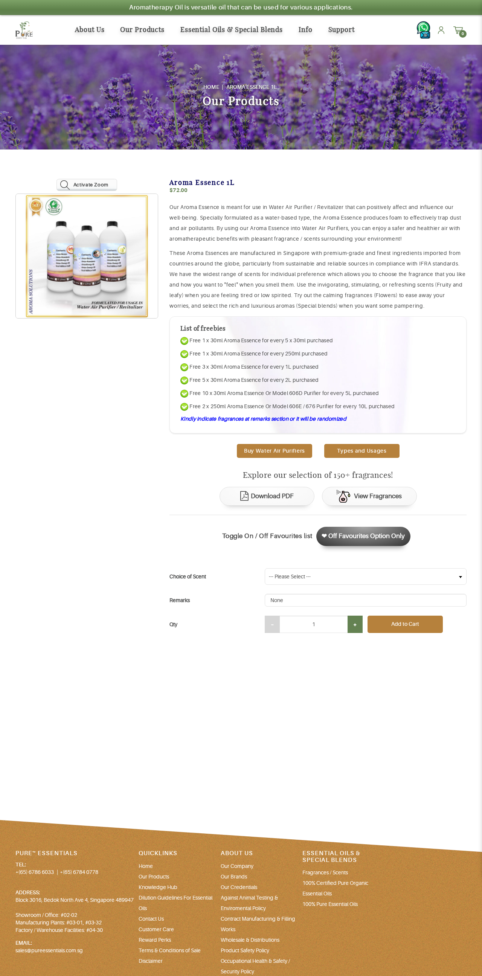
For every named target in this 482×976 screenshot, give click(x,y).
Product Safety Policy (245, 950)
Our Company (237, 866)
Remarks (179, 600)
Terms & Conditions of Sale (170, 950)
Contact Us (151, 919)
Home (211, 87)
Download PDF (272, 496)
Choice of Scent (187, 576)
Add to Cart (405, 624)
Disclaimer (151, 961)
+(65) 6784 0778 (79, 872)
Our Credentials (239, 887)
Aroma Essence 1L (251, 87)
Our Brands (234, 877)
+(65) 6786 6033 (34, 872)
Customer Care (156, 929)
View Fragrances (378, 496)
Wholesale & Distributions (250, 940)
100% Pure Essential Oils (330, 904)
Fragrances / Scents (325, 872)
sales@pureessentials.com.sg (49, 950)
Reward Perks (155, 940)
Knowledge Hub (158, 887)
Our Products (154, 877)
